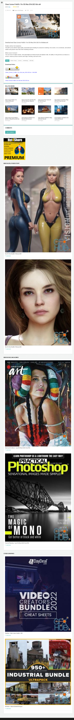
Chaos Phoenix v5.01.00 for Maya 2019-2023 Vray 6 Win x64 (61, 100)
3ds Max (31, 60)
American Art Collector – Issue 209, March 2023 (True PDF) (17, 448)
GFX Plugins (20, 10)
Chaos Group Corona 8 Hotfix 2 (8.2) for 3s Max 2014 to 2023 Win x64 (12, 119)
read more (8, 255)
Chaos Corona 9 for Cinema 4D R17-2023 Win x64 (44, 100)
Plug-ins (15, 10)
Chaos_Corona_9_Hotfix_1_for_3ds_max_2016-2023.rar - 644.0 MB (21, 72)
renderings (25, 60)
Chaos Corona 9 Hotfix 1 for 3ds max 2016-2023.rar (17, 80)
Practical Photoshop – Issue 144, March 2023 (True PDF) (17, 543)
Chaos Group (13, 60)
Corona (19, 60)
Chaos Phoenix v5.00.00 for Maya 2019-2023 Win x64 (45, 118)
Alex (9, 6)
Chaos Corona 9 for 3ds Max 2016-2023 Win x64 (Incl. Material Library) (29, 101)
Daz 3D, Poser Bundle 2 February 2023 (13, 347)
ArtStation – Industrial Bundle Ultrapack (13, 706)
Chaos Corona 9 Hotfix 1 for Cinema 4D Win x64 (11, 100)
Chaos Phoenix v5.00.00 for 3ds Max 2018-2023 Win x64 (28, 118)
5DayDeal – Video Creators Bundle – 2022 (14, 633)
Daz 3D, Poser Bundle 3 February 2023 (13, 253)
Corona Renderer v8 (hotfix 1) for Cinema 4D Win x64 (61, 118)
